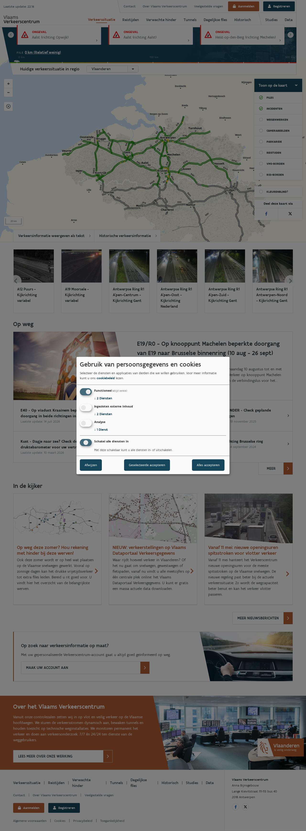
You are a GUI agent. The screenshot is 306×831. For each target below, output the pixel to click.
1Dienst (101, 430)
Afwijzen (91, 465)
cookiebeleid (106, 378)
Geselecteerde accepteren (147, 465)
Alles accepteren (208, 465)
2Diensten (103, 398)
